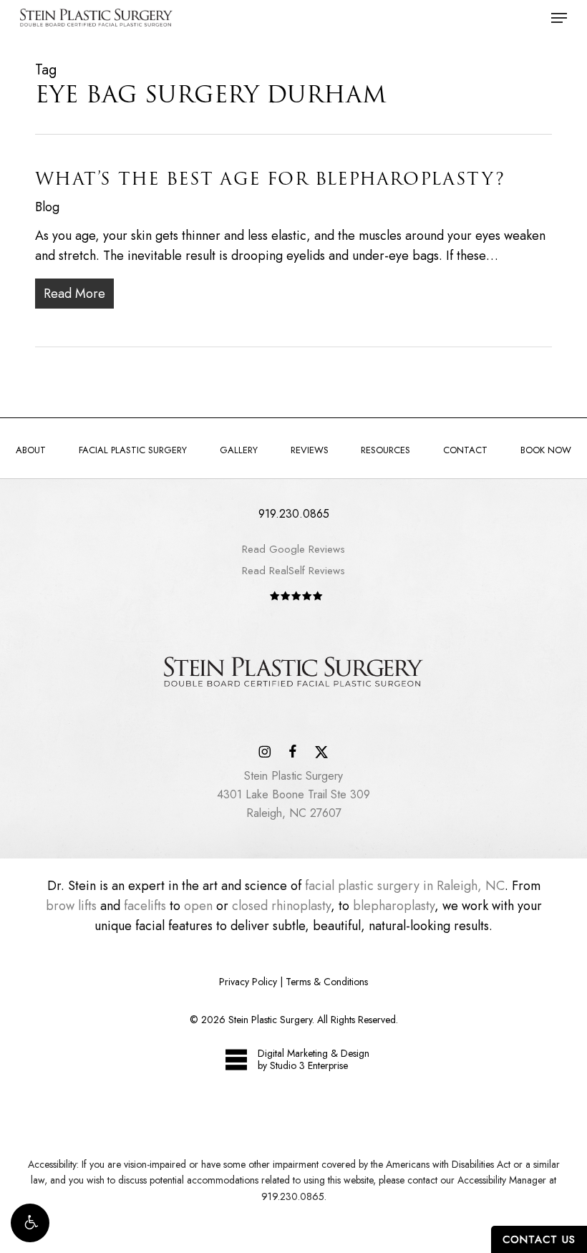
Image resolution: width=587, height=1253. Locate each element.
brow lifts (71, 905)
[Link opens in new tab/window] (264, 750)
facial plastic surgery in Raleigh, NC (405, 885)
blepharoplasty (394, 905)
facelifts (145, 905)
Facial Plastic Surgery (133, 450)
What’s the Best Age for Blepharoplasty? (270, 178)
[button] (30, 1223)
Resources (385, 450)
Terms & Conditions (327, 981)
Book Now (545, 450)
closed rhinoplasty (281, 905)
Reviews (310, 450)
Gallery (239, 450)
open (198, 905)
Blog (47, 207)
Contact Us (539, 1239)
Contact (465, 450)
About (31, 450)
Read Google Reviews (293, 549)
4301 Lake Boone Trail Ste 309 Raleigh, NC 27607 (293, 794)
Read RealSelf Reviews (293, 571)
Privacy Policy (248, 981)
